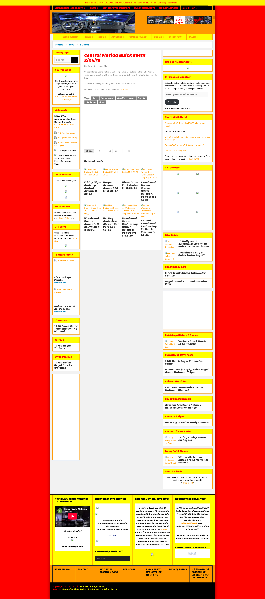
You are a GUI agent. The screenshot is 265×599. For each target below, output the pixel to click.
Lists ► (94, 7)
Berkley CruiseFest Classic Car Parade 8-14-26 (111, 224)
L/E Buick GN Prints (62, 278)
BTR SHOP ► (190, 7)
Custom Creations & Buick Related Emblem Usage (183, 406)
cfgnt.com (124, 89)
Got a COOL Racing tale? (176, 151)
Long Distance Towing (67, 138)
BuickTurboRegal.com (92, 586)
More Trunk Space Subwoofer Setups (185, 274)
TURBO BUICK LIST (188, 523)
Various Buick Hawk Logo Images (192, 342)
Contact (82, 569)
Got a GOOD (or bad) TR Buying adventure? (184, 145)
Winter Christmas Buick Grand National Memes (193, 460)
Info (71, 44)
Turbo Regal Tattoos (62, 347)
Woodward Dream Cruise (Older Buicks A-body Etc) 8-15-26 (149, 191)
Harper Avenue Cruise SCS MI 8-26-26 (110, 187)
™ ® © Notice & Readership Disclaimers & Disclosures (200, 573)
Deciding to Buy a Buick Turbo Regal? (191, 254)
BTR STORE (129, 569)
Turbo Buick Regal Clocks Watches (63, 365)
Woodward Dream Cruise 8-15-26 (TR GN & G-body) (92, 224)
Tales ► (194, 36)
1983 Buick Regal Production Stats (184, 362)
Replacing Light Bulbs (74, 589)
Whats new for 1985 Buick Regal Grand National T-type (187, 371)
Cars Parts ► (72, 36)
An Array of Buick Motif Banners (187, 422)
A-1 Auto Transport (66, 133)
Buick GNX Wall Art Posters (64, 307)
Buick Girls (64, 218)
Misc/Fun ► (176, 36)
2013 (95, 98)
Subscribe (172, 102)
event (131, 98)
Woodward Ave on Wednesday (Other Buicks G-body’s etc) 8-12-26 (130, 227)
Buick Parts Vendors (116, 7)
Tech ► (89, 36)
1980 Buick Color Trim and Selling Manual (66, 329)
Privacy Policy (178, 569)
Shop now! (188, 483)
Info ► (102, 36)
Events (84, 44)
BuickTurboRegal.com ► (70, 7)
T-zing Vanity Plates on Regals (192, 438)
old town (91, 102)
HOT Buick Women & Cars (109, 570)
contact (164, 529)
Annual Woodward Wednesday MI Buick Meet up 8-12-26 (149, 228)
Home (59, 44)
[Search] (74, 60)
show (102, 102)
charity (121, 98)
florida (141, 98)
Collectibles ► (139, 36)
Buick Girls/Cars (144, 7)
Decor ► (159, 36)
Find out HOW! (192, 159)
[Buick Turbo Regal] (93, 22)
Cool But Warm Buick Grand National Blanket (184, 389)
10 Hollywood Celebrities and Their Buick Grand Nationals (194, 244)
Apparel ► (118, 36)
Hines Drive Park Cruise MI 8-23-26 (130, 185)
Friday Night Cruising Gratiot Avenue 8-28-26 (92, 188)
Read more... (61, 283)
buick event (107, 98)
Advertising (62, 569)
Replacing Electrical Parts (102, 589)
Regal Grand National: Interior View (186, 282)
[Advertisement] (66, 417)
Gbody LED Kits (168, 7)
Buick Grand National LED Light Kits (154, 572)
